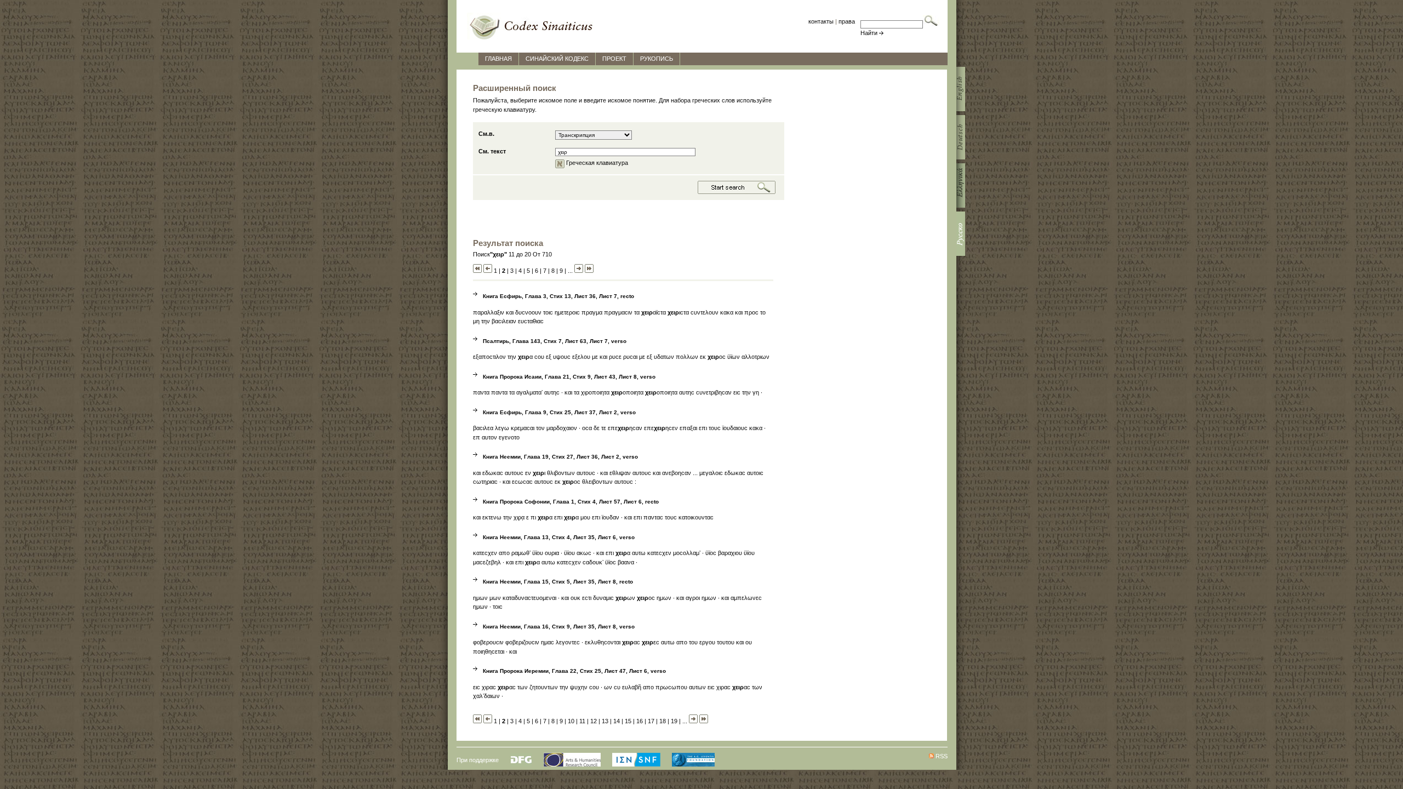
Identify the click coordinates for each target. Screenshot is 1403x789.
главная (498, 58)
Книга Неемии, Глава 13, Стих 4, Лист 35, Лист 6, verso (559, 537)
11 (582, 721)
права (847, 21)
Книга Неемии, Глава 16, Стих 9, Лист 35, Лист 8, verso (559, 627)
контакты (821, 21)
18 (662, 721)
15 (628, 721)
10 (571, 721)
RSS (942, 756)
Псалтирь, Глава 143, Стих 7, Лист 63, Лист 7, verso (554, 341)
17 (651, 721)
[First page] (477, 270)
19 (674, 721)
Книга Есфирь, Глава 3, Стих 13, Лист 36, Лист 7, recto (558, 296)
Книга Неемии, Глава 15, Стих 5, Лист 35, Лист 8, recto (558, 582)
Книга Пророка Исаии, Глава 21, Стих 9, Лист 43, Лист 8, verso (569, 377)
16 (639, 721)
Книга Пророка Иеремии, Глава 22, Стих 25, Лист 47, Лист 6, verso (574, 671)
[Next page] (578, 270)
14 (616, 721)
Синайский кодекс (557, 58)
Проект (614, 58)
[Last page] (589, 270)
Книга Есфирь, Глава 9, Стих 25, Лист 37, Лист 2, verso (559, 412)
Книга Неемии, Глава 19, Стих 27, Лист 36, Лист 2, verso (560, 457)
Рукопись (656, 58)
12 (593, 721)
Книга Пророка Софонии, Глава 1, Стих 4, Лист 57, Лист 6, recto (571, 502)
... (570, 270)
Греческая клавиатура (596, 162)
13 (605, 721)
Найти (868, 33)
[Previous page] (487, 270)
